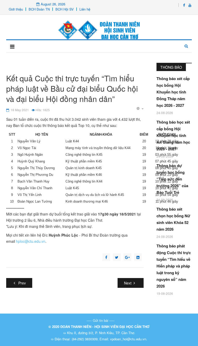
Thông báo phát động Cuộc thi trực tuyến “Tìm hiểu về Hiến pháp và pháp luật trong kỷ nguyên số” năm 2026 (173, 266)
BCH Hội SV (64, 9)
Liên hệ (84, 9)
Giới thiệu (16, 9)
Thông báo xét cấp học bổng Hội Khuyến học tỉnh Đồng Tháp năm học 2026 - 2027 (173, 92)
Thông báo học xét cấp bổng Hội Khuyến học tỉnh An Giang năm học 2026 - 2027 (173, 135)
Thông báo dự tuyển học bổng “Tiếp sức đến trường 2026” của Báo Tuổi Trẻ (172, 179)
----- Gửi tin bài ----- (100, 320)
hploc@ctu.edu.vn (30, 241)
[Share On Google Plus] (127, 257)
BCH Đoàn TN (39, 9)
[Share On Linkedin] (138, 257)
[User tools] (140, 109)
